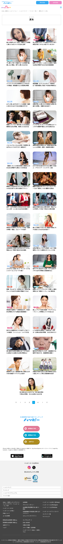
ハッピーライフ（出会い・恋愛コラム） (31, 531)
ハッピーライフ (23, 11)
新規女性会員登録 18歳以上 (10, 520)
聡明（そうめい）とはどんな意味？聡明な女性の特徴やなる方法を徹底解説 (44, 64)
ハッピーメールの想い (8, 510)
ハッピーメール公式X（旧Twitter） (52, 502)
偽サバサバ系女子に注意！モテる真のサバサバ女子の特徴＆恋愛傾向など (44, 269)
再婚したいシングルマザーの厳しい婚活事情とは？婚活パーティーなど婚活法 (44, 290)
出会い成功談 (26, 522)
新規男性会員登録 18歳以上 (10, 522)
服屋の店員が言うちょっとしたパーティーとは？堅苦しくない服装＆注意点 (44, 187)
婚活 (9, 60)
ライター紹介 (6, 495)
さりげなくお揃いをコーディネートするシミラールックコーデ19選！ (18, 269)
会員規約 (25, 502)
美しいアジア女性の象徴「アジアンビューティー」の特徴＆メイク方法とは (44, 311)
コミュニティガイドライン (30, 516)
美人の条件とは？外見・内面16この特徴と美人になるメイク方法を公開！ (18, 43)
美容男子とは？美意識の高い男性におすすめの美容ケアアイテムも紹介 (18, 372)
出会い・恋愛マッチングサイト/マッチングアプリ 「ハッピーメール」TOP (11, 504)
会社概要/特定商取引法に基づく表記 (31, 508)
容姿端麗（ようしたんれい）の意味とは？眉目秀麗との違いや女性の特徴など (44, 84)
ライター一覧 (33, 11)
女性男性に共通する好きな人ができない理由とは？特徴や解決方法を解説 (18, 249)
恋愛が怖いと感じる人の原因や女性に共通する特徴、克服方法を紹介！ (44, 105)
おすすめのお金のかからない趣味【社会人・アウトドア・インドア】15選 (44, 166)
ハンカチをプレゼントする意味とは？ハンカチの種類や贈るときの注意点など (44, 125)
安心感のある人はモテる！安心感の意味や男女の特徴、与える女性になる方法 (31, 393)
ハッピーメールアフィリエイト (51, 511)
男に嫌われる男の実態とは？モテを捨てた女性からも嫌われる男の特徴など (18, 352)
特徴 (36, 60)
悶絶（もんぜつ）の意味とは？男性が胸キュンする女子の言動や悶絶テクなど (18, 290)
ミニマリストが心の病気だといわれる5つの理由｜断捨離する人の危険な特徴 (17, 84)
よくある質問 (6, 516)
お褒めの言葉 (26, 525)
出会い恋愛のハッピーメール (9, 11)
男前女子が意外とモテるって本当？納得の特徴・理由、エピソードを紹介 (18, 228)
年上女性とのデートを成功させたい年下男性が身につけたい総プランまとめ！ (44, 43)
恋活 (9, 39)
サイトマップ (46, 516)
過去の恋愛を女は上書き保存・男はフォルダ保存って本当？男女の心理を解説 (44, 208)
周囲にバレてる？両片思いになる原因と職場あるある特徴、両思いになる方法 (18, 125)
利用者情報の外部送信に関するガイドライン (31, 512)
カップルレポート (27, 520)
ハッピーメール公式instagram (50, 504)
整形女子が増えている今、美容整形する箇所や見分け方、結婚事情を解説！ (44, 352)
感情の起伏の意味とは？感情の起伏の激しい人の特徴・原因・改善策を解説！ (44, 146)
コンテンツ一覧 (47, 514)
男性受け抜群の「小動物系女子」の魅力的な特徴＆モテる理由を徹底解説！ (18, 311)
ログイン (31, 441)
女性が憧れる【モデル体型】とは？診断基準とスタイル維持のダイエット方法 (44, 249)
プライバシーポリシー (28, 504)
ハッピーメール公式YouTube (50, 507)
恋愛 (9, 122)
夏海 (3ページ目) (43, 11)
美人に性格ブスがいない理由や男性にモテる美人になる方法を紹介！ (44, 228)
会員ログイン (6, 525)
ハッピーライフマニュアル (10, 493)
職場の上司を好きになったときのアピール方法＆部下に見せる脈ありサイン (18, 187)
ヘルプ (4, 527)
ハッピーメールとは (8, 508)
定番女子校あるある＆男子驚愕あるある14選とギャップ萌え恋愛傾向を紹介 (44, 372)
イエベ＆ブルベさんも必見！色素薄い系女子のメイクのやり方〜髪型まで (18, 146)
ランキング (6, 490)
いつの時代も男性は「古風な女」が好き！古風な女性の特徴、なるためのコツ (44, 331)
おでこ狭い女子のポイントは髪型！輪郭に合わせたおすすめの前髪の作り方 (18, 105)
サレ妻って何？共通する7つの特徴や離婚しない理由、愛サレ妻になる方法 (17, 64)
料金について (6, 513)
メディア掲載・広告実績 (29, 527)
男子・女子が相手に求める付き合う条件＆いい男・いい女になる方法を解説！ (18, 208)
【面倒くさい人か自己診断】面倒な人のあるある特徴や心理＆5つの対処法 (18, 166)
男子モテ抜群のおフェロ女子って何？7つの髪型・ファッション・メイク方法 (17, 331)
